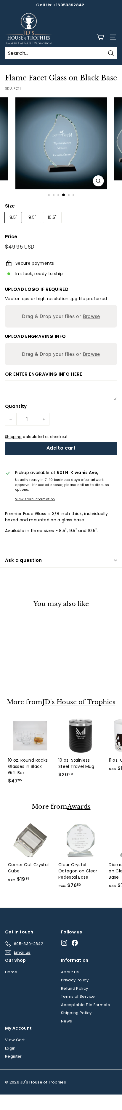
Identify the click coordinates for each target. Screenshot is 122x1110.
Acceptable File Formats (85, 1005)
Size (10, 206)
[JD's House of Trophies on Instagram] (64, 943)
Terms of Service (78, 996)
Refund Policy (74, 988)
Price (11, 236)
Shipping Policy (76, 1013)
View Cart (15, 1040)
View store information (35, 499)
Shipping (13, 436)
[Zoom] (98, 180)
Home (11, 972)
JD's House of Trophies (78, 702)
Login (10, 1048)
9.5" (32, 217)
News (66, 1021)
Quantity (16, 406)
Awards (79, 806)
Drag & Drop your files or (61, 316)
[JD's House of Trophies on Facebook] (75, 943)
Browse (91, 316)
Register (13, 1056)
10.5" (52, 217)
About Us (70, 972)
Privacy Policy (75, 980)
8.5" (13, 217)
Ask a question (23, 560)
